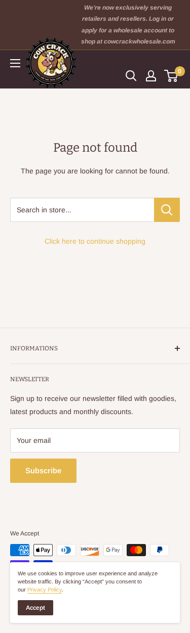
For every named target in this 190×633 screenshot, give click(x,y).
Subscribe (43, 470)
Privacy (44, 589)
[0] (171, 76)
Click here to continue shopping (95, 241)
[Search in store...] (167, 210)
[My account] (151, 75)
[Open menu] (15, 63)
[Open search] (131, 75)
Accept (35, 607)
